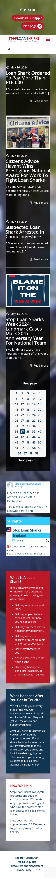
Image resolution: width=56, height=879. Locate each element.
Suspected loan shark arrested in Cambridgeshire (25, 232)
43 (28, 437)
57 (25, 453)
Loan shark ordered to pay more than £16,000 (28, 78)
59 (36, 453)
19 (33, 409)
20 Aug (20, 540)
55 (39, 448)
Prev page (30, 383)
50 (39, 442)
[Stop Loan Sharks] (24, 39)
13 (28, 404)
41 (16, 437)
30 (39, 420)
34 (33, 426)
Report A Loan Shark (27, 857)
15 (39, 404)
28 (28, 420)
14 (33, 404)
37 (22, 431)
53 (28, 448)
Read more (41, 101)
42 (22, 437)
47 (22, 442)
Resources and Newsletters (27, 866)
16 (16, 409)
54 (33, 448)
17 (22, 409)
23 (28, 415)
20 (39, 409)
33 (28, 426)
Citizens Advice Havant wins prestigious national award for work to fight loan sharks (28, 170)
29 (33, 420)
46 (16, 442)
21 (16, 415)
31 (16, 426)
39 (33, 431)
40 (39, 431)
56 (19, 453)
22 (22, 415)
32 (22, 426)
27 (22, 420)
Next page (26, 460)
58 (31, 453)
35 (39, 426)
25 (39, 415)
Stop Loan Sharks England (28, 483)
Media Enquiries (27, 862)
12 (22, 404)
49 (33, 442)
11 (16, 404)
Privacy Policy (23, 870)
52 (22, 448)
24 (33, 415)
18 (28, 409)
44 (33, 437)
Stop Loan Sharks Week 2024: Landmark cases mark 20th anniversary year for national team (26, 331)
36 (16, 431)
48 (28, 442)
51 (16, 448)
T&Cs (37, 870)
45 (39, 437)
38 (28, 431)
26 (16, 420)
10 (39, 398)
